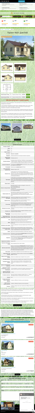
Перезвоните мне (21, 1)
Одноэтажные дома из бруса (9, 321)
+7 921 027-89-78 (4, 1)
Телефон (2, 383)
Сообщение (2, 390)
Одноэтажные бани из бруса (26, 321)
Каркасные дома (7, 29)
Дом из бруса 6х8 (4, 350)
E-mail (2, 387)
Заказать (28, 94)
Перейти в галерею (17, 139)
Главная (2, 29)
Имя (1, 380)
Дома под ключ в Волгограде (19, 13)
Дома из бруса (17, 374)
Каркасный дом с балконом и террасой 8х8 (8, 367)
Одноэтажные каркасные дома (17, 321)
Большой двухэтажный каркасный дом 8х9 (8, 333)
